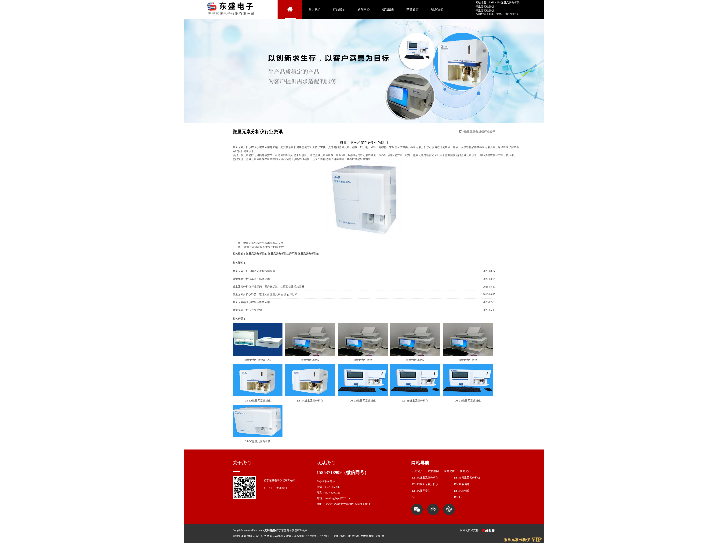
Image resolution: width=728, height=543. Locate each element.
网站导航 (420, 462)
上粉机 (336, 536)
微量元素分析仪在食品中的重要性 (263, 247)
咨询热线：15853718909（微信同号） (497, 14)
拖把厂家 (345, 536)
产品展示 (339, 9)
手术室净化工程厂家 (372, 536)
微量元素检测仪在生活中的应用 (251, 302)
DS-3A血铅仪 (462, 490)
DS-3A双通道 (462, 484)
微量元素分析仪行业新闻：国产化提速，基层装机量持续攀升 (268, 286)
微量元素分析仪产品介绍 (247, 310)
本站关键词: (240, 536)
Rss (499, 2)
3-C (414, 497)
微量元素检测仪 (484, 6)
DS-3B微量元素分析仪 (467, 477)
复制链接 (269, 530)
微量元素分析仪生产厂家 (282, 253)
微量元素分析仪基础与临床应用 (251, 278)
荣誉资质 (412, 9)
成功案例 (388, 9)
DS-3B (457, 497)
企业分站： (312, 536)
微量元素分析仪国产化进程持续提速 (254, 271)
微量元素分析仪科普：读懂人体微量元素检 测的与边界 (265, 294)
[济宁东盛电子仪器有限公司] (230, 17)
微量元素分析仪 (510, 2)
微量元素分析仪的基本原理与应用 (263, 243)
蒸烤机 (356, 536)
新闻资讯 (465, 471)
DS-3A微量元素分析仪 (425, 477)
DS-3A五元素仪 (421, 490)
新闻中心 (364, 9)
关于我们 (314, 9)
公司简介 (417, 471)
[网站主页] (290, 9)
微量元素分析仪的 (256, 253)
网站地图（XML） (486, 2)
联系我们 (437, 9)
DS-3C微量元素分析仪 (425, 484)
